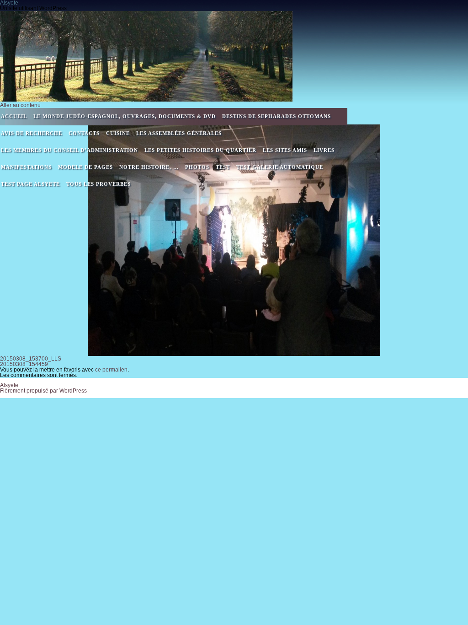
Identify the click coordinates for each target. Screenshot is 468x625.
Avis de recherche (31, 133)
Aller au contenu (20, 105)
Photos (197, 167)
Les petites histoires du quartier (200, 150)
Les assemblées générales (179, 133)
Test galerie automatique (279, 167)
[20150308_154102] (234, 240)
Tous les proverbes (98, 184)
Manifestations (26, 167)
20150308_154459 (24, 364)
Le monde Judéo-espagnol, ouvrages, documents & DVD (124, 116)
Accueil (14, 116)
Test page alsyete (30, 184)
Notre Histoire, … (149, 167)
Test (223, 167)
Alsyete (9, 385)
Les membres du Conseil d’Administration (69, 150)
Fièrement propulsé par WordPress (43, 391)
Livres (324, 150)
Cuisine (118, 133)
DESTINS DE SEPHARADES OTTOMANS (276, 116)
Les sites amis (285, 150)
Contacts (84, 133)
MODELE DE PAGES (85, 167)
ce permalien (111, 369)
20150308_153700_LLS (30, 359)
